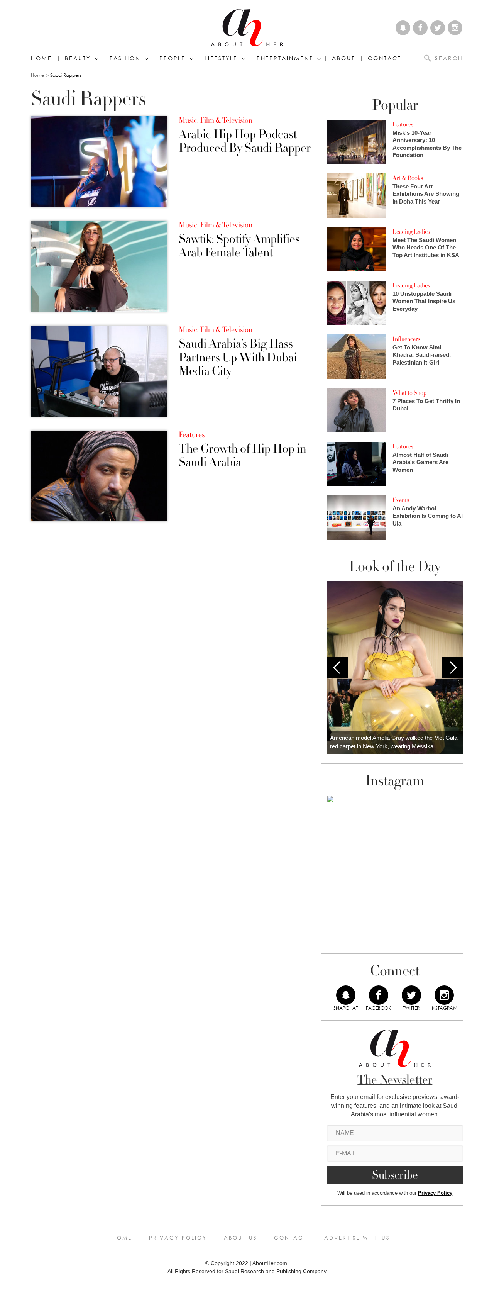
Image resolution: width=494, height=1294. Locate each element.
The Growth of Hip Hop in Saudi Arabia (242, 455)
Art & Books (407, 178)
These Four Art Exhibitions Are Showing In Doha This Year (425, 194)
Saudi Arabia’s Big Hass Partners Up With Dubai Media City (238, 357)
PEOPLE (172, 58)
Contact (290, 1238)
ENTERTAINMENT (285, 58)
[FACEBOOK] (378, 995)
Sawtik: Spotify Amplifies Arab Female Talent (239, 245)
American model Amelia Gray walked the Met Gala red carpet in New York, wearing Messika (393, 742)
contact (384, 58)
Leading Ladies (411, 232)
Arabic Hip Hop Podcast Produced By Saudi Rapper (245, 141)
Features (192, 435)
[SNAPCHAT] (345, 995)
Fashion (125, 58)
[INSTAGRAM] (444, 995)
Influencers (406, 339)
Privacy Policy (435, 1193)
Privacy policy (178, 1238)
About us (240, 1238)
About (343, 58)
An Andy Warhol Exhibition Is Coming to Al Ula (427, 516)
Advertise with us (357, 1238)
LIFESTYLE (221, 58)
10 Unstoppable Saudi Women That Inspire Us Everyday (423, 301)
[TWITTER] (411, 995)
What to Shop (409, 393)
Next (452, 667)
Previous (337, 667)
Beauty (78, 58)
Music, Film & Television (215, 120)
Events (400, 500)
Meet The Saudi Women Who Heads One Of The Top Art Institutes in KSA (425, 247)
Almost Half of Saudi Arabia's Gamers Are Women (420, 462)
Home (41, 58)
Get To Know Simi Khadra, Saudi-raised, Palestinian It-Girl (421, 355)
